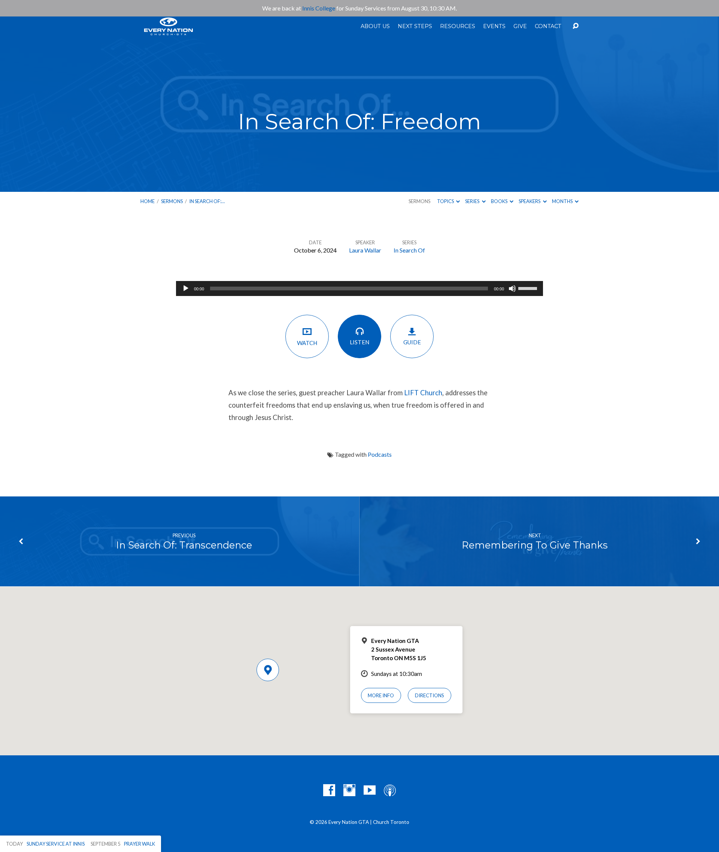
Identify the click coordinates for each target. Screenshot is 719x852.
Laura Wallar (365, 250)
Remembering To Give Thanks (535, 545)
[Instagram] (349, 790)
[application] (359, 288)
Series (472, 201)
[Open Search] (576, 26)
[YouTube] (370, 790)
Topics (446, 201)
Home (147, 201)
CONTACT (548, 26)
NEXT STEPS (415, 26)
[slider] (528, 287)
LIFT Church (423, 393)
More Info (381, 695)
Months (562, 201)
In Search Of (409, 250)
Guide (412, 342)
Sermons (172, 201)
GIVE (520, 26)
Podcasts (380, 454)
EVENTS (494, 26)
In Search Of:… (207, 201)
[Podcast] (390, 790)
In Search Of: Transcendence (184, 545)
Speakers (530, 201)
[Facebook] (329, 790)
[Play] (185, 288)
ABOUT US (375, 26)
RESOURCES (457, 26)
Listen (359, 342)
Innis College (318, 8)
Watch (307, 342)
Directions (429, 695)
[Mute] (512, 288)
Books (499, 201)
